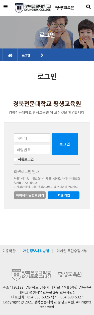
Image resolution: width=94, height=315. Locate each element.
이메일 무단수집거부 (72, 250)
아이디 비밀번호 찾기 (30, 195)
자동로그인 (26, 159)
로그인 (26, 55)
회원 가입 (63, 195)
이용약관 (9, 250)
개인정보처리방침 (36, 250)
